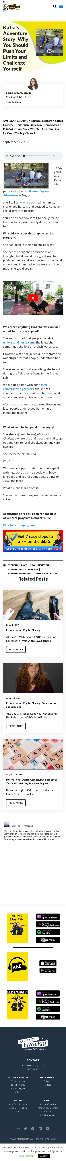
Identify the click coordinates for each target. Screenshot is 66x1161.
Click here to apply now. (19, 525)
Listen (18, 1100)
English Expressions (41, 120)
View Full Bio (13, 102)
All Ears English (18, 1077)
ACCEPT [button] (44, 1156)
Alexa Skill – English (18, 1107)
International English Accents (22, 779)
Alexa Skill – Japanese (18, 1104)
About (48, 1100)
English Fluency (17, 565)
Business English (38, 783)
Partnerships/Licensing (48, 1107)
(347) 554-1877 (33, 1069)
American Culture (15, 120)
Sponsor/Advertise (47, 1104)
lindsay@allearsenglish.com (33, 1065)
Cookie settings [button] (26, 1155)
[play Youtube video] (33, 298)
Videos (18, 1092)
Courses (48, 1111)
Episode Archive (18, 1081)
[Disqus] (33, 859)
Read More (16, 649)
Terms (46, 1138)
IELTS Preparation (48, 1115)
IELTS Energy (48, 1077)
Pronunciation (51, 125)
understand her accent (18, 342)
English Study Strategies (27, 125)
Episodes (48, 1081)
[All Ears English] (33, 1043)
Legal (53, 1138)
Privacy (38, 1138)
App (18, 1111)
